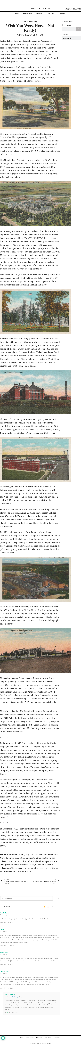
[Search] (78, 29)
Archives (65, 35)
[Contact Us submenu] (65, 13)
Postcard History (40, 8)
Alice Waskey (14, 997)
